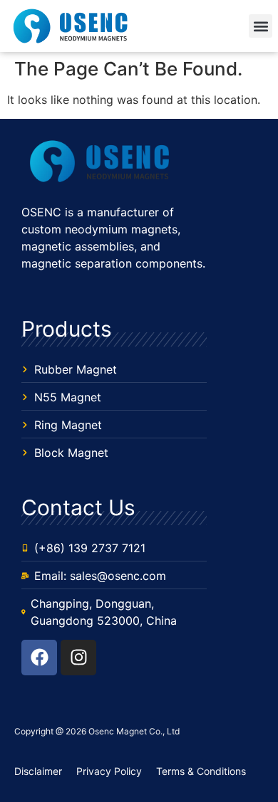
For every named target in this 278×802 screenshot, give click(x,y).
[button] (260, 26)
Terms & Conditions (201, 771)
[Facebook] (39, 657)
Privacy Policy (109, 771)
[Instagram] (78, 657)
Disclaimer (38, 771)
